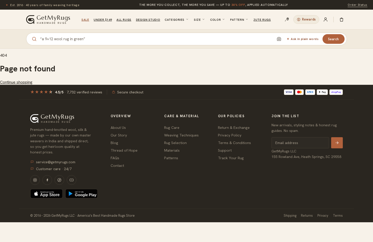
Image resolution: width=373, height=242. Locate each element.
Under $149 (103, 20)
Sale (85, 20)
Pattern (237, 20)
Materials (172, 150)
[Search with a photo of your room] (279, 39)
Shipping (290, 215)
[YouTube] (71, 180)
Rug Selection (175, 142)
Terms (338, 215)
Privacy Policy (230, 135)
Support (225, 150)
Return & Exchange (234, 127)
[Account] (325, 19)
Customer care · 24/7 (54, 169)
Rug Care (171, 127)
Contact (117, 165)
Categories (174, 20)
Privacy (322, 215)
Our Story (119, 135)
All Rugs (123, 20)
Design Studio (148, 20)
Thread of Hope (124, 150)
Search (333, 39)
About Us (118, 127)
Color (215, 20)
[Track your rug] (287, 19)
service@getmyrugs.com (55, 162)
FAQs (115, 157)
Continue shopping (16, 82)
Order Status (357, 5)
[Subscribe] (337, 142)
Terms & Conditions (234, 142)
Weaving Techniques (181, 135)
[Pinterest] (59, 180)
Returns (307, 215)
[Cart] (341, 19)
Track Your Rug (231, 157)
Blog (114, 142)
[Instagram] (35, 180)
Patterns (171, 157)
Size (197, 20)
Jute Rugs (262, 20)
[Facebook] (47, 180)
